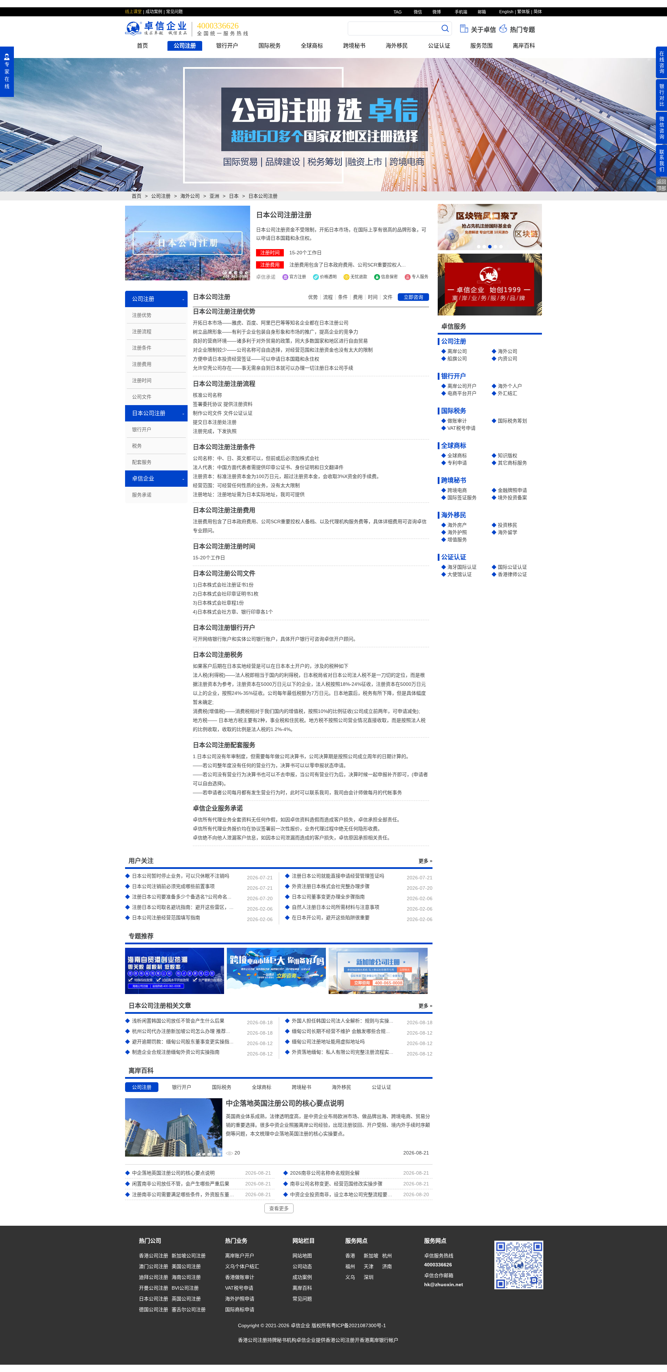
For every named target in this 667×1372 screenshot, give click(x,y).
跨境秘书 (354, 46)
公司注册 (185, 46)
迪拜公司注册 (153, 1277)
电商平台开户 (462, 393)
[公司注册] (333, 124)
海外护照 (457, 532)
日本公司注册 (153, 1298)
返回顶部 (661, 185)
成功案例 (154, 11)
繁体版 (523, 11)
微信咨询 (661, 127)
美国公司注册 (186, 1266)
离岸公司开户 (462, 386)
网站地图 (302, 1255)
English (506, 11)
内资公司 (507, 358)
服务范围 (481, 46)
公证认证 (439, 46)
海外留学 (507, 532)
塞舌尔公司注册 (189, 1309)
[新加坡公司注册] (378, 971)
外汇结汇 (507, 393)
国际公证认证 (512, 567)
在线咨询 (661, 62)
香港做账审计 (239, 1277)
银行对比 (661, 94)
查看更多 (279, 1208)
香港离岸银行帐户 (379, 1340)
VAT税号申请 (461, 428)
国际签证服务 (462, 497)
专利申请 (457, 463)
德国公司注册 (153, 1309)
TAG (397, 12)
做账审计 (457, 421)
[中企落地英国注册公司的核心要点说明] (173, 1127)
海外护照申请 (239, 1298)
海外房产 (457, 525)
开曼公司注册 (153, 1288)
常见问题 (174, 11)
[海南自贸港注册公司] (174, 971)
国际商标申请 (239, 1309)
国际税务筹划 (512, 421)
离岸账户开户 (239, 1255)
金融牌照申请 (512, 490)
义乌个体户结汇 (242, 1266)
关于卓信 (482, 29)
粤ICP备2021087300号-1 (358, 1325)
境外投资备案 (512, 497)
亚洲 (214, 196)
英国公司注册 (186, 1298)
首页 (142, 46)
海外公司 (190, 196)
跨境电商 (457, 490)
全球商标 (312, 46)
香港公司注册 (153, 1255)
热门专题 (521, 29)
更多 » (426, 861)
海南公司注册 (186, 1277)
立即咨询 (413, 297)
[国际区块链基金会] (490, 227)
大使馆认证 (459, 574)
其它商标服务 (512, 463)
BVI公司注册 (185, 1288)
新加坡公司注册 (189, 1255)
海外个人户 (510, 386)
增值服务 (457, 539)
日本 (234, 196)
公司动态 (302, 1266)
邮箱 (481, 12)
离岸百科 (524, 46)
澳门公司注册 (153, 1266)
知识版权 (507, 455)
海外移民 (397, 46)
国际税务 (269, 46)
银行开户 (227, 46)
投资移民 (507, 525)
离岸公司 (457, 351)
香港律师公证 (512, 574)
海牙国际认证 (462, 567)
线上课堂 (133, 11)
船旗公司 (457, 358)
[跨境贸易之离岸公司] (276, 971)
